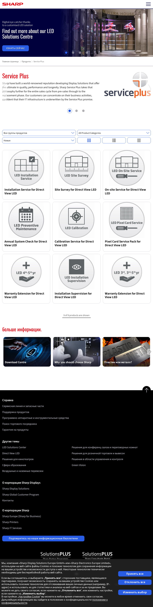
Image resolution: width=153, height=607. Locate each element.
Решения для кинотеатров (17, 459)
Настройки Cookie (29, 596)
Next (149, 99)
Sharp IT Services (12, 528)
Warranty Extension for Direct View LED (24, 295)
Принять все (135, 573)
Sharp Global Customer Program (20, 495)
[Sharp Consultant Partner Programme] (97, 556)
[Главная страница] (12, 4)
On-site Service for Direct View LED (125, 191)
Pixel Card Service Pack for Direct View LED (123, 243)
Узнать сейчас (15, 48)
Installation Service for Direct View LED (24, 191)
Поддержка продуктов (15, 412)
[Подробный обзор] (114, 140)
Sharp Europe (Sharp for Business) (21, 516)
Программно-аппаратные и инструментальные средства (35, 418)
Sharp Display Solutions (15, 489)
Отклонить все (134, 582)
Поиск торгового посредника (19, 424)
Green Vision (79, 465)
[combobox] (39, 133)
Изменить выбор (135, 592)
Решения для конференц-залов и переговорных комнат (105, 447)
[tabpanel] (76, 33)
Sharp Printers (10, 522)
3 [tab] (80, 52)
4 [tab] (86, 52)
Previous (3, 99)
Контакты (8, 500)
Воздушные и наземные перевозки (22, 471)
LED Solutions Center (14, 447)
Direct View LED (11, 453)
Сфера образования (14, 465)
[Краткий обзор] (89, 140)
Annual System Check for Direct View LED (25, 243)
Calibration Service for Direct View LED (74, 243)
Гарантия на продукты (15, 430)
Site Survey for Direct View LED (75, 189)
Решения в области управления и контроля (97, 459)
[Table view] (139, 140)
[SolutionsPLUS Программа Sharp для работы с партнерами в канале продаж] (56, 556)
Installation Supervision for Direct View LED (73, 295)
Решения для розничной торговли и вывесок (98, 453)
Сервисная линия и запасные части (23, 406)
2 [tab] (73, 52)
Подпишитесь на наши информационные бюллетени (43, 538)
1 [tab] (66, 52)
